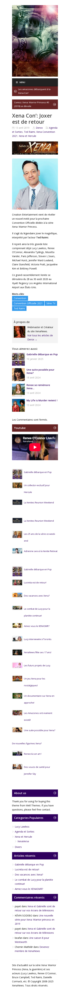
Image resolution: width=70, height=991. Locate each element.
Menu (22, 82)
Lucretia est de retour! (35, 582)
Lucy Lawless (22, 826)
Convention (20, 298)
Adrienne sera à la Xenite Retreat (40, 551)
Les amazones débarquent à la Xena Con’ (34, 91)
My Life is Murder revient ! (42, 400)
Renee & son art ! (32, 753)
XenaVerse (23, 841)
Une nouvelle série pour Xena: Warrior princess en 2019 (34, 919)
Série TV (50, 303)
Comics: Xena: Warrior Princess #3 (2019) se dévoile (31, 104)
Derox (39, 127)
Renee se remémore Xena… (38, 386)
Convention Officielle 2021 (28, 303)
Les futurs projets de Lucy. (37, 665)
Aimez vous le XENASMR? (36, 626)
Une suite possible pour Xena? (40, 371)
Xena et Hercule (27, 136)
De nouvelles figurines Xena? (27, 743)
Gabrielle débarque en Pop (42, 354)
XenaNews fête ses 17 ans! (37, 652)
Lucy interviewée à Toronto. (38, 639)
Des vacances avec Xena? (37, 595)
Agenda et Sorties (24, 831)
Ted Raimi (29, 131)
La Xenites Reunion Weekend (39, 502)
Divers (18, 847)
